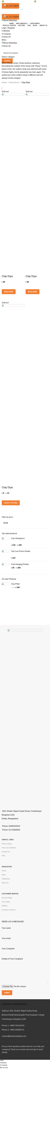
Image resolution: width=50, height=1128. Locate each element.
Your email (6, 938)
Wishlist (4, 906)
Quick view (5, 297)
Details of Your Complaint (12, 959)
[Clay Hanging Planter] (5, 567)
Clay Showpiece (18, 538)
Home (4, 82)
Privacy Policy (7, 844)
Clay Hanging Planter (20, 564)
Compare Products (9, 910)
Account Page (7, 898)
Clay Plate (15, 584)
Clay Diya (7, 276)
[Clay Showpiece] (5, 541)
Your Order (6, 902)
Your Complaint (8, 949)
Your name (6, 928)
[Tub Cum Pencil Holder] (5, 554)
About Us (5, 883)
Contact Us (6, 852)
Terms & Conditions (9, 848)
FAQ (3, 856)
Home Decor (14, 82)
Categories (6, 879)
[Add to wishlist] (5, 286)
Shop (4, 875)
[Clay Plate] (5, 586)
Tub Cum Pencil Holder (20, 551)
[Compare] (5, 271)
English (14, 6)
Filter (5, 523)
